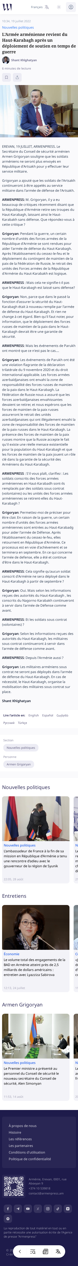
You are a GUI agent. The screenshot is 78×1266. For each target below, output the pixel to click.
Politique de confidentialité (30, 1159)
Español (47, 715)
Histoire (15, 1132)
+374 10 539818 (39, 1188)
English (33, 715)
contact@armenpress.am (46, 1193)
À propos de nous (23, 1125)
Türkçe (22, 723)
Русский (9, 723)
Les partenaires (21, 1145)
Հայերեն (62, 715)
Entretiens (14, 895)
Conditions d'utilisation (27, 1152)
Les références (20, 1139)
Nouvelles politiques (21, 748)
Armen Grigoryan (19, 764)
